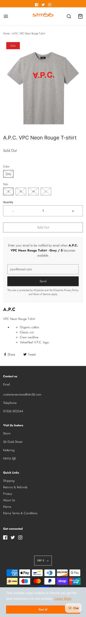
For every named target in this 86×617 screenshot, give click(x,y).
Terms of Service (42, 294)
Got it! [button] (43, 609)
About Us (9, 500)
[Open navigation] (5, 16)
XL (21, 191)
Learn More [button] (62, 598)
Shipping (8, 480)
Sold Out (43, 227)
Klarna (7, 506)
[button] (43, 88)
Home (6, 33)
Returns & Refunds (15, 487)
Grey (8, 174)
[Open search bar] (69, 16)
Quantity (8, 202)
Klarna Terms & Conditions (20, 513)
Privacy (7, 493)
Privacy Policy (71, 290)
